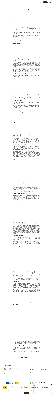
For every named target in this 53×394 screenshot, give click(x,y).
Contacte (37, 2)
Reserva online (45, 2)
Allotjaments (21, 2)
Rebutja (42, 390)
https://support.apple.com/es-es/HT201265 (21, 357)
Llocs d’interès (30, 2)
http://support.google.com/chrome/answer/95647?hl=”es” (24, 355)
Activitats (34, 2)
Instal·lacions (25, 2)
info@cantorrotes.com (44, 369)
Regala (41, 2)
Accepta (36, 390)
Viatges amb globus (32, 369)
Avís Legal (31, 390)
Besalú (30, 372)
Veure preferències (48, 390)
